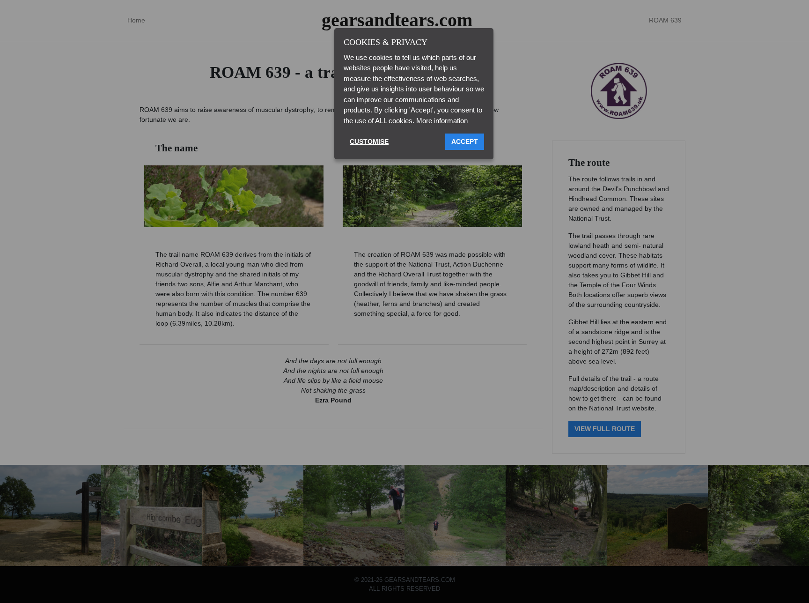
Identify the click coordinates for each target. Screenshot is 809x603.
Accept (464, 141)
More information (442, 121)
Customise (369, 141)
